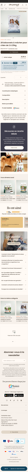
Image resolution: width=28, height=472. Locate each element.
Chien (6, 8)
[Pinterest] (17, 400)
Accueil (2, 8)
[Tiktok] (14, 400)
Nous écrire (15, 432)
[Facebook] (10, 400)
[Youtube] (21, 400)
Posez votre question (14, 243)
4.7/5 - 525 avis (7, 39)
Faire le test (14, 147)
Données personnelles (14, 461)
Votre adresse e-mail (9, 360)
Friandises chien (12, 8)
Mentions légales (14, 457)
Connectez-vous (12, 48)
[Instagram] (7, 400)
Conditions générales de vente (14, 459)
